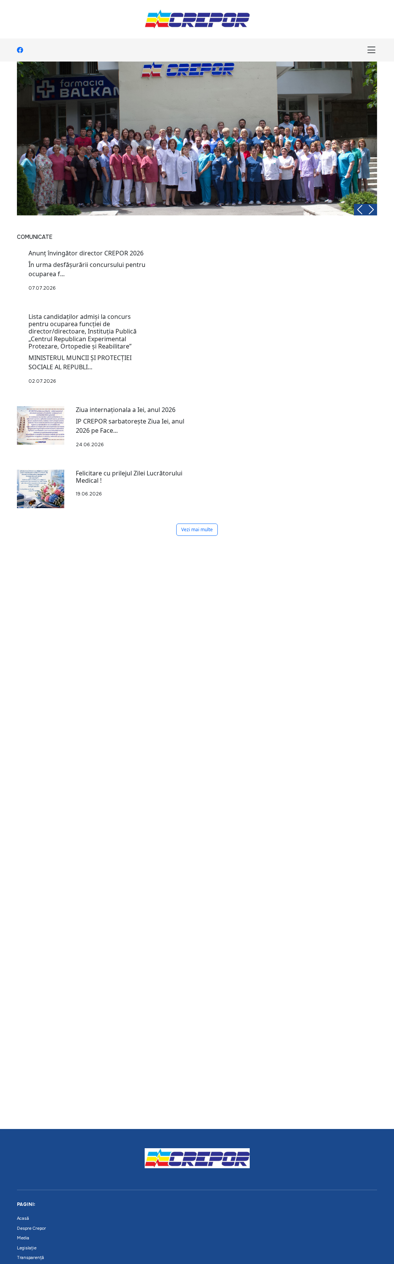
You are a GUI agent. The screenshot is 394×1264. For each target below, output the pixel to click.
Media (23, 1238)
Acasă (23, 1218)
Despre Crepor (31, 1228)
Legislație (27, 1248)
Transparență (30, 1257)
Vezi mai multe (197, 529)
